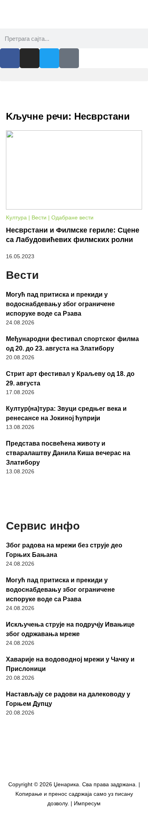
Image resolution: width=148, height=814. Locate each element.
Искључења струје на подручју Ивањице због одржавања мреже (70, 629)
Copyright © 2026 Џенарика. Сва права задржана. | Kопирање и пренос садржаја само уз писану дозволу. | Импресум (74, 793)
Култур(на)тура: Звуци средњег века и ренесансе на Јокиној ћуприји (66, 413)
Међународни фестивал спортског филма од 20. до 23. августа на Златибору (72, 344)
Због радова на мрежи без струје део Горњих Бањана (64, 550)
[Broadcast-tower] (69, 58)
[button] (74, 74)
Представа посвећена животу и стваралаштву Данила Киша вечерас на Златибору (68, 453)
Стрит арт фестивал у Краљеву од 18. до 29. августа (70, 378)
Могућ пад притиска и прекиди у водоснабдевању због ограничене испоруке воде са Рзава (60, 304)
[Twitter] (49, 58)
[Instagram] (29, 58)
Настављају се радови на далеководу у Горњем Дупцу (68, 699)
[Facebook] (10, 58)
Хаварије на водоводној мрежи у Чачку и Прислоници (70, 664)
